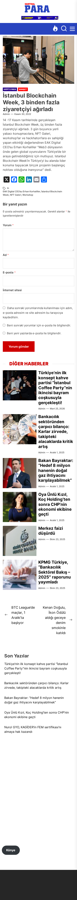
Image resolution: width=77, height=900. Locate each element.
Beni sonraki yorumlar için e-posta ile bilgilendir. (39, 325)
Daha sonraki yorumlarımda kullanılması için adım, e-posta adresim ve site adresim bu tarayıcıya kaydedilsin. (38, 312)
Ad (6, 255)
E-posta (9, 272)
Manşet (23, 89)
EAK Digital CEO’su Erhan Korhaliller (21, 191)
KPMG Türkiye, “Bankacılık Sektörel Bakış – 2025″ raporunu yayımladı (54, 572)
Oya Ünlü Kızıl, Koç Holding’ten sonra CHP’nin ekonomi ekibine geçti (55, 504)
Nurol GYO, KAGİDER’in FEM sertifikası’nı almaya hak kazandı (32, 729)
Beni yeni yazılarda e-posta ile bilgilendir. (34, 333)
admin (6, 114)
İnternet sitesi (12, 290)
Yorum (8, 225)
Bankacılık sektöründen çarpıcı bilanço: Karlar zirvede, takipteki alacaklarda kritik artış (55, 431)
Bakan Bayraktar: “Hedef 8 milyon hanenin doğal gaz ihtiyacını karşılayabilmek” (55, 470)
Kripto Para (10, 89)
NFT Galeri (15, 194)
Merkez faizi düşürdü (50, 531)
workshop (27, 194)
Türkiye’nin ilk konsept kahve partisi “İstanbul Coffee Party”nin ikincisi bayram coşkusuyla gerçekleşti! (55, 387)
